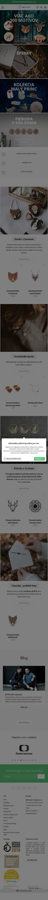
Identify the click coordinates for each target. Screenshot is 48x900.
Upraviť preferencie (13, 459)
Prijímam (38, 459)
